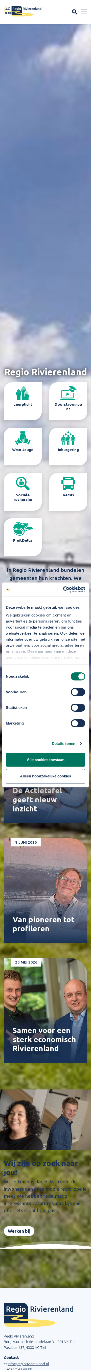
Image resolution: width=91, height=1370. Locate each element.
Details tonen (63, 743)
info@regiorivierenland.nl (28, 1364)
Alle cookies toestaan (45, 760)
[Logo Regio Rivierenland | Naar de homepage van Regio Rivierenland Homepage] (23, 11)
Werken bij (19, 1231)
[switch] (78, 692)
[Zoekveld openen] (74, 12)
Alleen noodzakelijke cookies (45, 776)
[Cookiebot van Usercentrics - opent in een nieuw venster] (64, 589)
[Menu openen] (84, 12)
